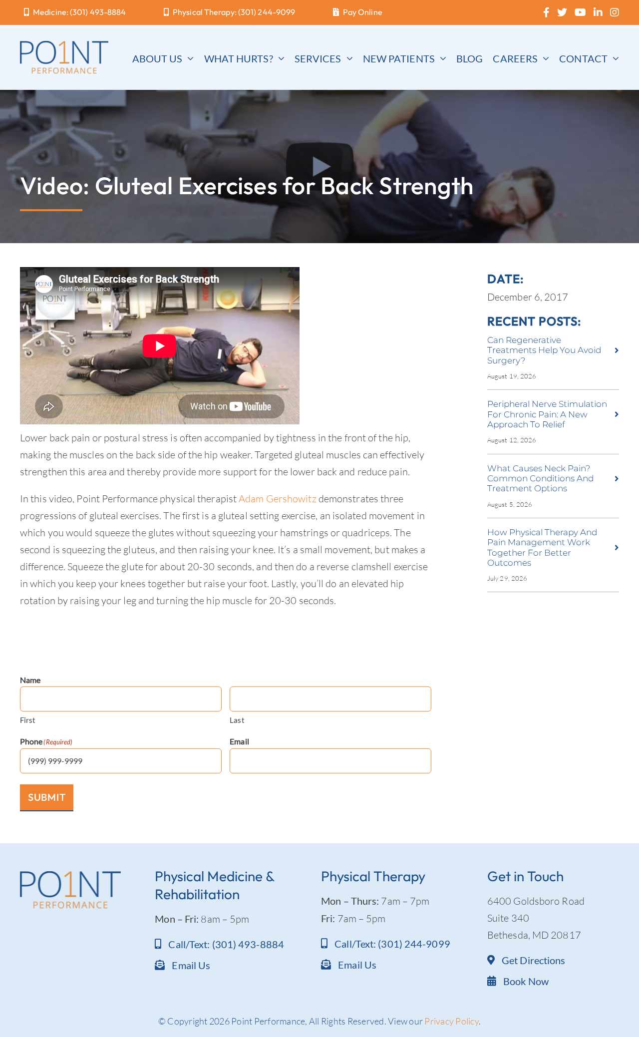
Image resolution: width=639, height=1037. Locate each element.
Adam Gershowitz (278, 498)
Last (237, 719)
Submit (47, 797)
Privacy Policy (451, 1021)
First (28, 719)
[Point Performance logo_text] (64, 45)
